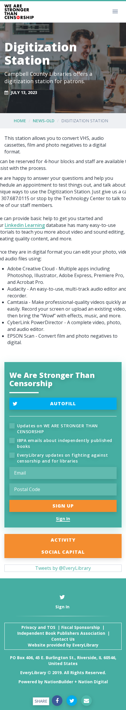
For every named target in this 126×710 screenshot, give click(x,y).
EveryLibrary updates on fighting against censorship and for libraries (62, 458)
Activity (63, 540)
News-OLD (44, 120)
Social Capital (63, 552)
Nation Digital (93, 681)
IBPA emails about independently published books (64, 443)
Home (20, 120)
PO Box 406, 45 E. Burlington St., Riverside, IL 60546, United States (63, 660)
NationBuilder (58, 681)
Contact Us (63, 639)
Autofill (63, 403)
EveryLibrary (85, 645)
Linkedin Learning (25, 225)
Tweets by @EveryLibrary (63, 568)
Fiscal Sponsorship (80, 627)
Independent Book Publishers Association (61, 633)
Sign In (63, 518)
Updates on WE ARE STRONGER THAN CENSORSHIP (57, 428)
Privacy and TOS (38, 627)
